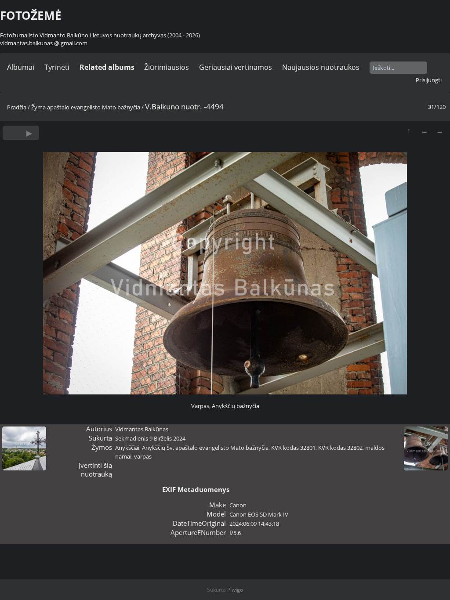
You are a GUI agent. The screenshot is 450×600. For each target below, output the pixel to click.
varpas (143, 456)
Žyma (38, 107)
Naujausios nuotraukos (320, 67)
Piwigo (235, 589)
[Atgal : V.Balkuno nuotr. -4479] (424, 131)
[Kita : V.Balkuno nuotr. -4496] (439, 131)
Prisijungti (429, 80)
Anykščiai (127, 448)
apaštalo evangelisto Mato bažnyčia (93, 107)
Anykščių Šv (157, 448)
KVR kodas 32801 (293, 448)
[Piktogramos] (409, 131)
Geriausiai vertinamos (235, 67)
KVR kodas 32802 (340, 448)
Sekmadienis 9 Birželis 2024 (150, 438)
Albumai (20, 67)
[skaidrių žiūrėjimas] (29, 133)
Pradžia (16, 107)
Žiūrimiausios (166, 67)
